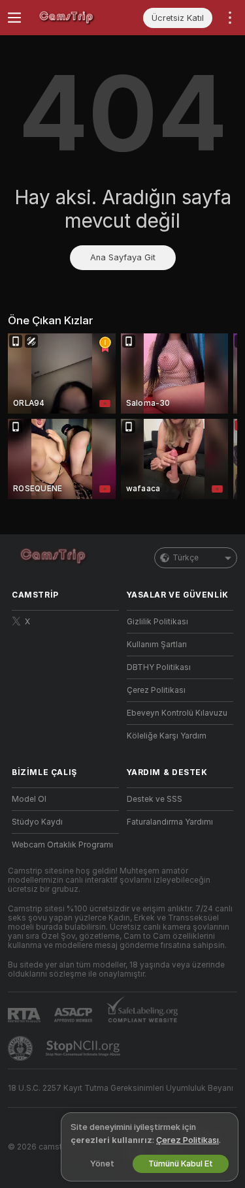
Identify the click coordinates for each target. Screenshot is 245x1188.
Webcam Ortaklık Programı (62, 844)
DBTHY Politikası (159, 667)
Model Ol (29, 799)
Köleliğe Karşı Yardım (166, 735)
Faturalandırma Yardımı (170, 822)
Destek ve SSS (154, 799)
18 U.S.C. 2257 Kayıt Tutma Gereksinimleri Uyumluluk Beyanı (120, 1088)
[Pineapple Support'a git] (21, 1048)
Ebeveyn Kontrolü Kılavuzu (177, 713)
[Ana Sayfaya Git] (76, 17)
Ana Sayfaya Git (122, 257)
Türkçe (185, 557)
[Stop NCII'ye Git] (84, 1048)
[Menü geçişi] (14, 17)
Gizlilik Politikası (157, 621)
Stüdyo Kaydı (37, 822)
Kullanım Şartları (157, 644)
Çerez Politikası (156, 690)
